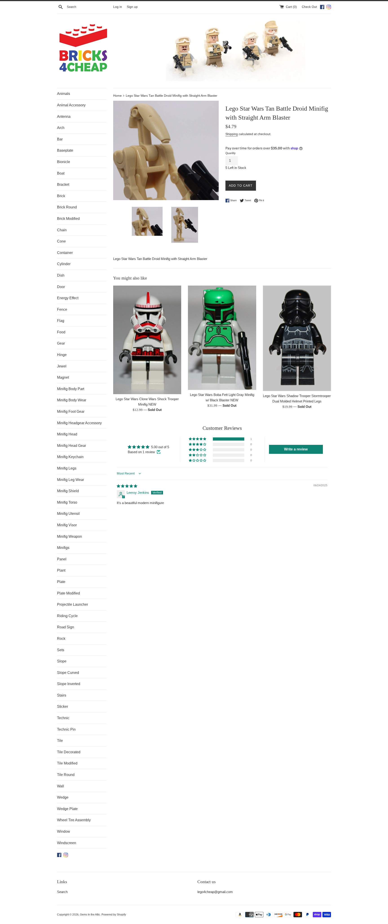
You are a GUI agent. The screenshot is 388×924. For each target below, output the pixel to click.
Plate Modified (68, 593)
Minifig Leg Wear (70, 480)
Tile (60, 741)
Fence (62, 309)
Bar (60, 139)
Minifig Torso (67, 502)
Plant (61, 570)
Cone (61, 241)
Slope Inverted (68, 684)
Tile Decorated (68, 752)
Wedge (62, 797)
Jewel (61, 366)
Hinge (62, 355)
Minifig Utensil (68, 514)
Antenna (64, 116)
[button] (198, 439)
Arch (60, 128)
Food (61, 332)
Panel (61, 559)
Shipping (231, 134)
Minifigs (63, 548)
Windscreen (66, 843)
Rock (61, 638)
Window (63, 831)
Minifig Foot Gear (70, 411)
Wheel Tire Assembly (74, 820)
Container (65, 253)
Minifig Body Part (70, 389)
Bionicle (63, 162)
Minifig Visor (67, 525)
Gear (61, 343)
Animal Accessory (71, 105)
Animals (63, 94)
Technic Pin (66, 729)
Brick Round (67, 207)
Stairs (61, 695)
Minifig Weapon (69, 536)
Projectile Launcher (72, 604)
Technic (63, 718)
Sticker (62, 706)
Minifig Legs (66, 468)
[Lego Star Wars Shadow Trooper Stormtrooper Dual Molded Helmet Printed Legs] (297, 338)
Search (62, 892)
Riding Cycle (67, 616)
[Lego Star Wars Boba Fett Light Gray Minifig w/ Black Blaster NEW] (222, 338)
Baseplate (65, 150)
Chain (62, 230)
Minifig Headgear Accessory (79, 423)
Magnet (63, 377)
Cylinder (64, 264)
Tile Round (66, 775)
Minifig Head (67, 434)
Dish (60, 275)
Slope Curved (68, 673)
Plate (61, 582)
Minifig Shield (68, 491)
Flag (60, 321)
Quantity (230, 153)
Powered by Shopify (113, 914)
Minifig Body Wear (71, 400)
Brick (61, 196)
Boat (60, 173)
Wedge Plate (67, 809)
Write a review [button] (296, 449)
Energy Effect (67, 298)
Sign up (132, 7)
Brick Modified (68, 219)
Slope (61, 661)
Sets (60, 650)
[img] (127, 486)
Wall (60, 786)
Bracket (63, 184)
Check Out (310, 7)
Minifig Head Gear (71, 446)
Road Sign (65, 627)
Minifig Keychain (70, 457)
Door (61, 287)
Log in (117, 7)
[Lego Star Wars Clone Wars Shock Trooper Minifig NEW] (147, 340)
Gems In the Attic (90, 914)
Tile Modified (67, 763)
